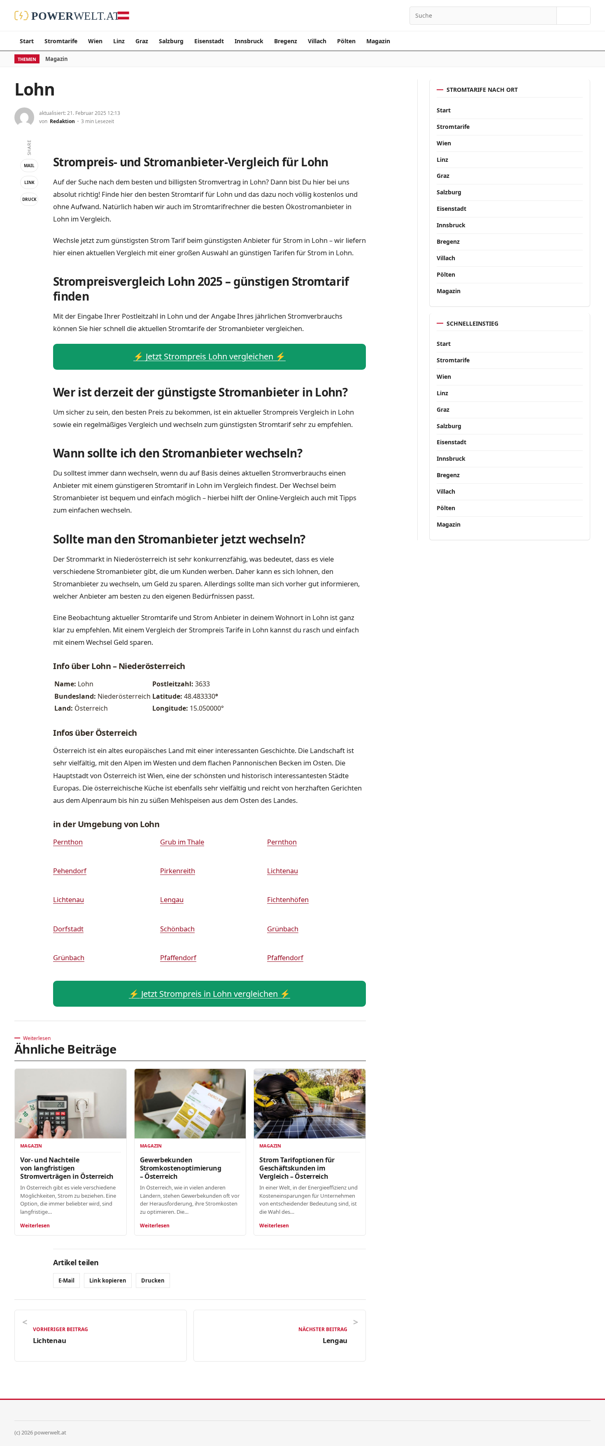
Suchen (573, 15)
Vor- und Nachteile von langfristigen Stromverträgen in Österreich (67, 1168)
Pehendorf (69, 870)
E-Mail (66, 1280)
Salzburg (171, 41)
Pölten (346, 41)
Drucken (153, 1280)
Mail (29, 165)
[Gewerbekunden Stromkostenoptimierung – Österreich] (190, 1103)
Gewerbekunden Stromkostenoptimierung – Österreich (180, 1168)
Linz (119, 41)
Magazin (378, 41)
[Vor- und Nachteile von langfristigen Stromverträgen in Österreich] (70, 1103)
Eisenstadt (209, 41)
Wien (95, 41)
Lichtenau (282, 870)
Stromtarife (60, 41)
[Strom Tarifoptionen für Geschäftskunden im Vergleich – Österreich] (309, 1103)
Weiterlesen (35, 1225)
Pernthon (68, 842)
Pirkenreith (177, 870)
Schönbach (177, 928)
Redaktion (62, 121)
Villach (317, 41)
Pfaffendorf (178, 957)
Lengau (172, 899)
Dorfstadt (68, 928)
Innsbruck (249, 41)
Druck (29, 199)
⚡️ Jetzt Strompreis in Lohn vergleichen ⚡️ (209, 993)
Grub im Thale (182, 842)
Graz (141, 41)
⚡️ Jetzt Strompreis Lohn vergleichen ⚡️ (209, 356)
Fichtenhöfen (288, 899)
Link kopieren (107, 1280)
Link (29, 182)
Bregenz (285, 41)
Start (27, 41)
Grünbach (282, 928)
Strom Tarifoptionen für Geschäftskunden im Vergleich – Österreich (297, 1168)
